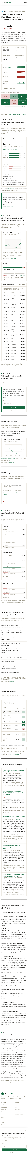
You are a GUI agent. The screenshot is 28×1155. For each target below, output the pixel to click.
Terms (2, 1122)
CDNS (4, 733)
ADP (4, 715)
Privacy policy (4, 1120)
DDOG (4, 738)
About (16, 1105)
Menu (25, 2)
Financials (24, 114)
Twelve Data (13, 258)
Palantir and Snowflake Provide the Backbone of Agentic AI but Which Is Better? (12, 847)
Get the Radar (14, 407)
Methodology (4, 1107)
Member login (18, 1109)
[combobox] (14, 748)
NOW (4, 728)
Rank (10, 114)
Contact (17, 1111)
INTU (4, 725)
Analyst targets (16, 114)
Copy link (25, 626)
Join (16, 1107)
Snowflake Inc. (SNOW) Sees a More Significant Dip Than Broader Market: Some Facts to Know (14, 792)
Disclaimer (3, 1124)
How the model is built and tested (10, 149)
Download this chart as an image (8, 458)
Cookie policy (4, 1127)
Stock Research (4, 1105)
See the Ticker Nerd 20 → (9, 206)
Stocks (9, 8)
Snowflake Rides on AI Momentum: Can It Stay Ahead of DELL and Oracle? (13, 875)
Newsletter (3, 1111)
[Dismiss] (25, 1130)
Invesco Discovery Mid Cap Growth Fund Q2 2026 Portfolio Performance (14, 817)
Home (4, 8)
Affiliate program (19, 1114)
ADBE (4, 721)
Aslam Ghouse (11, 188)
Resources (3, 1109)
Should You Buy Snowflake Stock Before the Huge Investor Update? (13, 770)
